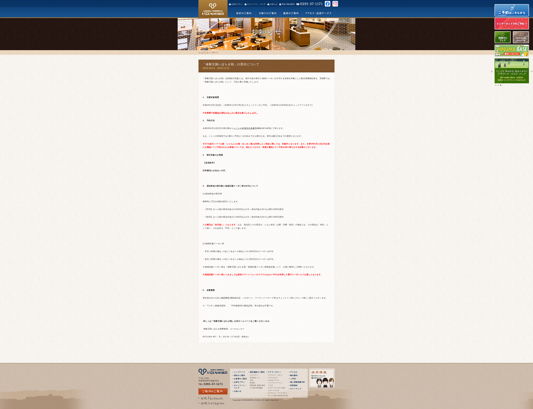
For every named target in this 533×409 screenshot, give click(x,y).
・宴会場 (252, 382)
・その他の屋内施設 (256, 388)
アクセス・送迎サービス (318, 9)
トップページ (203, 52)
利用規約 (294, 385)
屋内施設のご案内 (257, 372)
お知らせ (273, 4)
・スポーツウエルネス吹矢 (275, 388)
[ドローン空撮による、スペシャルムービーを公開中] (521, 42)
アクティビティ (274, 372)
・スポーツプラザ (273, 390)
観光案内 (294, 375)
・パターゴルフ (272, 377)
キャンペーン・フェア (256, 4)
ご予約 (293, 379)
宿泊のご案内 (244, 9)
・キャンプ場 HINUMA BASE (275, 395)
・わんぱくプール (273, 380)
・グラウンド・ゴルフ (274, 375)
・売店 (251, 380)
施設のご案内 (291, 9)
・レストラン (253, 375)
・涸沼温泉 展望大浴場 (257, 385)
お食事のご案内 (240, 379)
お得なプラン (237, 4)
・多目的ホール (254, 377)
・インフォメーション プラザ (274, 384)
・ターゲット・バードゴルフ (275, 393)
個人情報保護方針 (297, 382)
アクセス (294, 372)
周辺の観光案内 (288, 4)
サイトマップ (295, 389)
